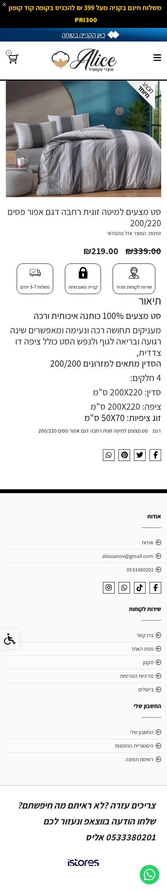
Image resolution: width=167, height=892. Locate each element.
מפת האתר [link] (142, 648)
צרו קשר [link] (144, 635)
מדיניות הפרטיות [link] (136, 675)
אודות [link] (147, 542)
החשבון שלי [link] (141, 732)
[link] (149, 874)
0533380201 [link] (140, 569)
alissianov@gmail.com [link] (127, 556)
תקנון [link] (148, 662)
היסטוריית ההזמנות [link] (134, 745)
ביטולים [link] (145, 689)
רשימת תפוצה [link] (139, 759)
